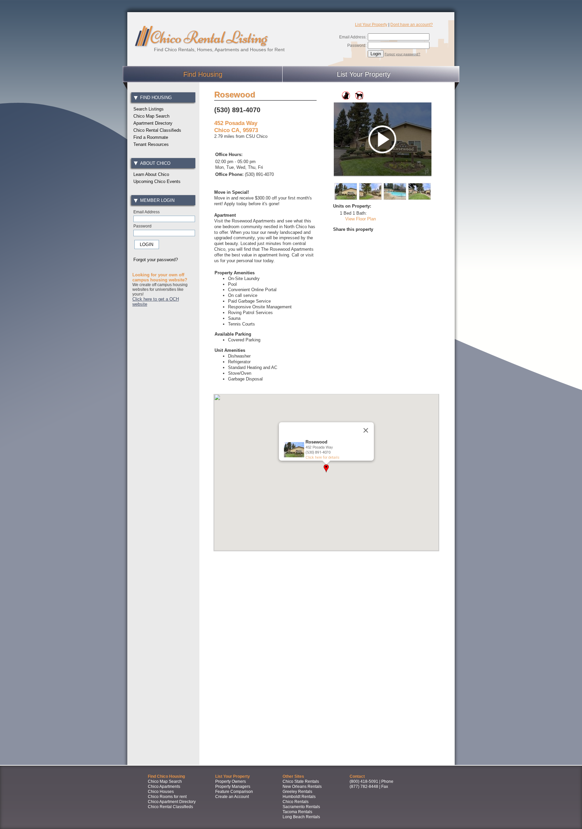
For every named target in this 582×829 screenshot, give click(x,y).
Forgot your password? (402, 54)
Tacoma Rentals (297, 811)
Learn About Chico (151, 174)
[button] (326, 468)
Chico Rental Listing (208, 38)
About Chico (155, 163)
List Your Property (371, 24)
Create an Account (232, 796)
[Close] (366, 430)
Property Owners (230, 781)
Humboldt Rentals (299, 796)
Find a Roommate (150, 137)
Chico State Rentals (301, 781)
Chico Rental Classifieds (157, 130)
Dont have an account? (411, 24)
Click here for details (322, 457)
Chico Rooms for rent (167, 796)
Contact (357, 776)
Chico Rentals (296, 801)
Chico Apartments (164, 786)
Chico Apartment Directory (172, 801)
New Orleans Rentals (302, 786)
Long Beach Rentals (301, 817)
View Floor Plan (360, 218)
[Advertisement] (163, 416)
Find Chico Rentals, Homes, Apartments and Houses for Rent (219, 49)
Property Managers (232, 786)
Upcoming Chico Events (157, 181)
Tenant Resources (151, 144)
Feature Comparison (234, 791)
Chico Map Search (151, 116)
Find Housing (202, 74)
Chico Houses (161, 791)
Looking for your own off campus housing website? (159, 277)
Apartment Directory (152, 123)
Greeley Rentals (297, 791)
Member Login (157, 200)
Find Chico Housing (166, 776)
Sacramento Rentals (301, 806)
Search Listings (148, 109)
